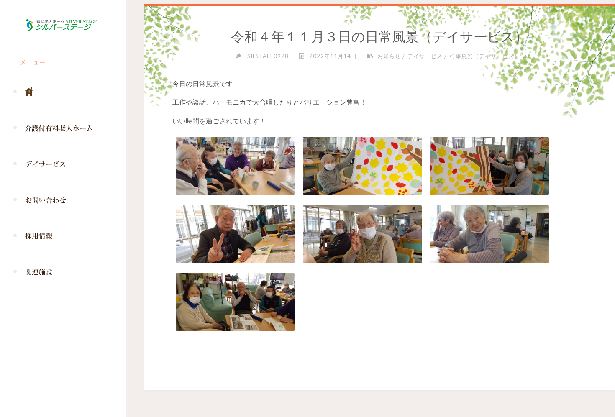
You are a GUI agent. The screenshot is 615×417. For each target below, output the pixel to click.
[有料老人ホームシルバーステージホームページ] (62, 25)
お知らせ (389, 56)
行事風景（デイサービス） (485, 56)
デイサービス (425, 56)
